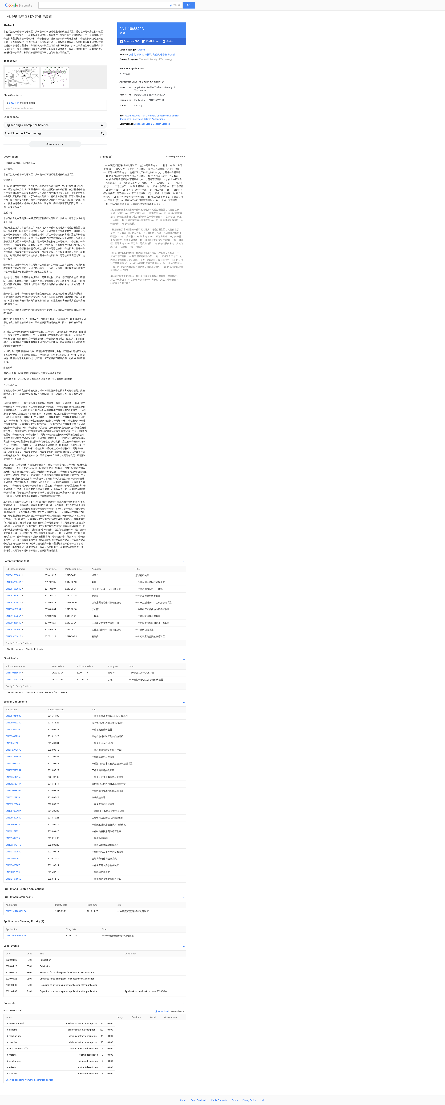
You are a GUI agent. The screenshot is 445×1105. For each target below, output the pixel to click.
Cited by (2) (151, 115)
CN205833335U (13, 722)
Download (163, 1011)
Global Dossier (153, 124)
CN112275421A (14, 679)
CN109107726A (14, 616)
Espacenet (139, 124)
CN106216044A (13, 783)
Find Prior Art (152, 41)
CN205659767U (13, 858)
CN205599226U (13, 729)
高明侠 (155, 54)
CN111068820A (13, 790)
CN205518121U (13, 743)
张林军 (148, 54)
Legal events (164, 115)
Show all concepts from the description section (29, 1080)
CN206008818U (13, 824)
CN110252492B (13, 756)
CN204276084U (14, 575)
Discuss (166, 124)
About (183, 1100)
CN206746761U (14, 595)
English (141, 49)
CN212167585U (13, 878)
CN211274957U (13, 750)
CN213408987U (13, 865)
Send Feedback (199, 1100)
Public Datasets (219, 1100)
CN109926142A (14, 636)
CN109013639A (14, 609)
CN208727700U (14, 629)
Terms (235, 1100)
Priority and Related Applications (148, 119)
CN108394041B (13, 845)
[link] (20, 103)
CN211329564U (13, 804)
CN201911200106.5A (16, 911)
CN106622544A (14, 582)
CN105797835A (13, 770)
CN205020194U (13, 872)
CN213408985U (13, 851)
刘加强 (171, 54)
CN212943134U (13, 763)
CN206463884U (14, 588)
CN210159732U (13, 831)
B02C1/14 (14, 102)
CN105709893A (13, 811)
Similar (169, 41)
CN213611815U (13, 777)
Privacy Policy (249, 1100)
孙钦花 (140, 54)
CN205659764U (13, 817)
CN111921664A (14, 672)
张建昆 (132, 54)
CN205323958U (13, 797)
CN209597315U (13, 838)
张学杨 (163, 54)
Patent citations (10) (135, 115)
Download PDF (131, 41)
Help (263, 1100)
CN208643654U (14, 622)
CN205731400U (13, 716)
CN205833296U (13, 736)
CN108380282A (14, 602)
